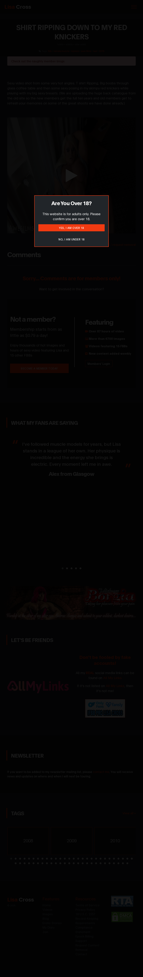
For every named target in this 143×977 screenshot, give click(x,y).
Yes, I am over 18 (71, 227)
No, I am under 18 (71, 239)
